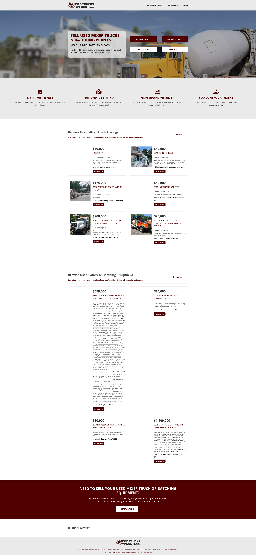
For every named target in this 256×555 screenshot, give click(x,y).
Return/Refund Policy (146, 552)
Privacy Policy (116, 552)
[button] (128, 528)
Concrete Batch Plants (113, 549)
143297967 (98, 153)
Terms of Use (107, 552)
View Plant (98, 409)
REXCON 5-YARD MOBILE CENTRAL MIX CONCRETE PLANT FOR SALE (109, 297)
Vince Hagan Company (100, 549)
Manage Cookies (134, 552)
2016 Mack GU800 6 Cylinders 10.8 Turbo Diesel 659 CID (107, 222)
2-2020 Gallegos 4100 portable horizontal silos (109, 426)
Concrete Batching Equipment (170, 549)
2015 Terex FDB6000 (163, 153)
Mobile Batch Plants (126, 549)
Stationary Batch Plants (139, 549)
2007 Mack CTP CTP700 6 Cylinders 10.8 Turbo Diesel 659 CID (168, 223)
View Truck (98, 171)
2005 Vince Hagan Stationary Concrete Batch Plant (169, 426)
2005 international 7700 (166, 187)
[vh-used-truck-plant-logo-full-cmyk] (81, 2)
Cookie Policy (125, 552)
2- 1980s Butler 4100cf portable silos (165, 297)
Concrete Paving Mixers (153, 549)
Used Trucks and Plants (85, 549)
